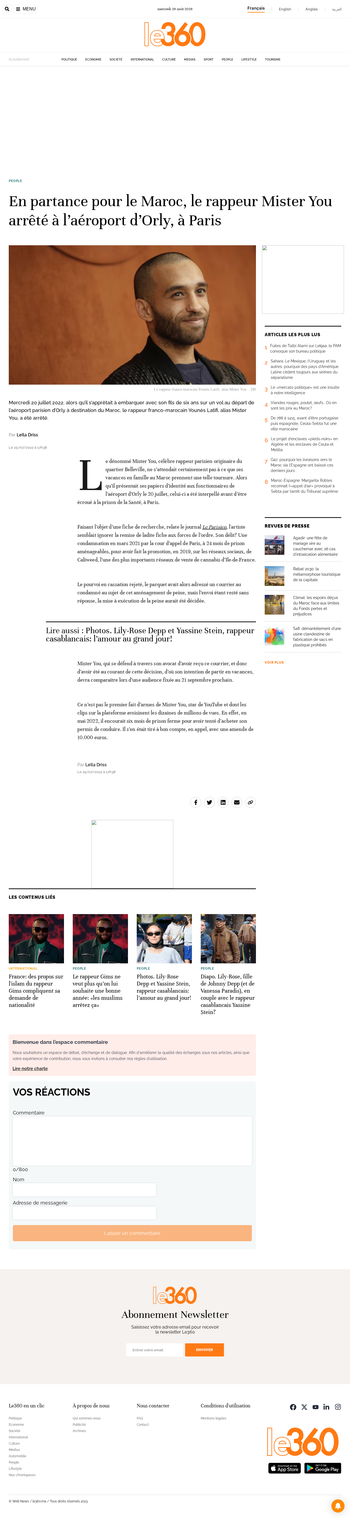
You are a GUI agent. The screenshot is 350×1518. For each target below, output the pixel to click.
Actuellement (19, 59)
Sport (209, 59)
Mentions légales (213, 1418)
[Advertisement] (175, 118)
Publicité (79, 1425)
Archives (79, 1431)
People (227, 59)
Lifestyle (249, 59)
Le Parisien (214, 527)
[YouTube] (315, 1406)
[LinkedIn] (326, 1406)
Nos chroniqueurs (22, 1475)
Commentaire (29, 1113)
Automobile (17, 1456)
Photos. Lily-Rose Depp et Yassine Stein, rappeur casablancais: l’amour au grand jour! (150, 635)
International (142, 59)
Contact (143, 1425)
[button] (338, 1506)
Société (116, 59)
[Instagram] (338, 1406)
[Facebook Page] (293, 1406)
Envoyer (204, 1350)
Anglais (311, 9)
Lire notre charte (30, 1068)
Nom (18, 1179)
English (285, 9)
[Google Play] (322, 1467)
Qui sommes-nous (87, 1418)
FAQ (140, 1418)
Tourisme (273, 59)
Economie (93, 59)
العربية (337, 9)
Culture (169, 59)
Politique (69, 59)
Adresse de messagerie (40, 1203)
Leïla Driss (27, 434)
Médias (190, 59)
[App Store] (284, 1467)
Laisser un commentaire (132, 1233)
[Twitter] (304, 1406)
